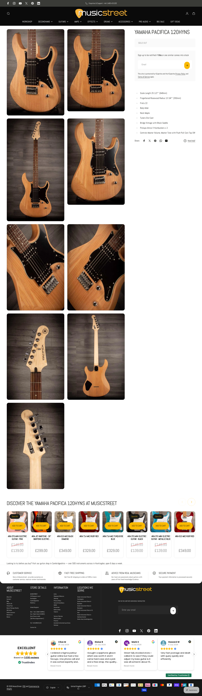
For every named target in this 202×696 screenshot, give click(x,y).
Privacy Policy (180, 73)
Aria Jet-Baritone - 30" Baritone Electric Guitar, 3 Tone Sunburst (41, 540)
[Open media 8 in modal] (96, 357)
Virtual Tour (10, 606)
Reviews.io (9, 615)
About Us (9, 597)
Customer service (22, 573)
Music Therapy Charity (13, 608)
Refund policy (57, 618)
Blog (8, 601)
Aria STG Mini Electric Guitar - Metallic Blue (160, 537)
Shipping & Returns (59, 596)
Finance (56, 621)
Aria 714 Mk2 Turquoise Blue (113, 537)
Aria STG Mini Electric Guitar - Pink (17, 537)
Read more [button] (56, 666)
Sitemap (56, 598)
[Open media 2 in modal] (96, 70)
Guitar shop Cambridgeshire (84, 619)
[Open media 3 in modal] (35, 170)
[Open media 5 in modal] (35, 267)
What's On (9, 603)
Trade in (56, 612)
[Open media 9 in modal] (35, 446)
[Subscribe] (187, 65)
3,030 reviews (31, 657)
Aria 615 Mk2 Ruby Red (184, 536)
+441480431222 (37, 623)
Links (55, 594)
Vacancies (57, 607)
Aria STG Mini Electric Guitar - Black (136, 537)
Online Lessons (11, 612)
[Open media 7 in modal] (35, 357)
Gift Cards (9, 610)
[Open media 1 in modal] (35, 72)
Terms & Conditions (59, 603)
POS (23, 686)
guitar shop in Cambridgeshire (52, 563)
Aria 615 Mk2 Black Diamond (65, 537)
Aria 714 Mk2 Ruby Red (89, 536)
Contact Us (33, 627)
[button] (194, 654)
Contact (9, 599)
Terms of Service (144, 77)
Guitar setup (57, 609)
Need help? (191, 141)
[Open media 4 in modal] (96, 162)
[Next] (191, 502)
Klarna (8, 617)
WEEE (55, 605)
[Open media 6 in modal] (96, 267)
